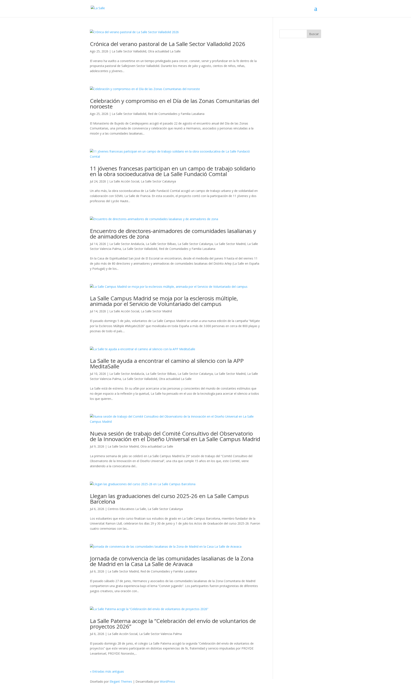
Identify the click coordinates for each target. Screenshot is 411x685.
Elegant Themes (121, 681)
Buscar (314, 34)
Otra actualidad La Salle (164, 51)
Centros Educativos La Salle (127, 509)
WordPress (167, 681)
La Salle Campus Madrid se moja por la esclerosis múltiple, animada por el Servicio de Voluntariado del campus (164, 301)
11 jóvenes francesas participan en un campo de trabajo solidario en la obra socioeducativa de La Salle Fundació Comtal (172, 171)
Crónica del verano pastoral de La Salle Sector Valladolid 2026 (167, 44)
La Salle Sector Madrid (230, 244)
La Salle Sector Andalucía (126, 244)
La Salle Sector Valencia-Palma (160, 634)
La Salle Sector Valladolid (129, 51)
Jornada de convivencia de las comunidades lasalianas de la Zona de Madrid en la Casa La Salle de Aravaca (171, 561)
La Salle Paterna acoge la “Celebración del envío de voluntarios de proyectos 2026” (173, 623)
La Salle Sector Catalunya (158, 181)
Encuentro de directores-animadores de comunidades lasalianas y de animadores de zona (173, 233)
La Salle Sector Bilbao (161, 244)
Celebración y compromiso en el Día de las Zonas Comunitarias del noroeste (174, 103)
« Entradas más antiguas (107, 671)
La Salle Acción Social (124, 181)
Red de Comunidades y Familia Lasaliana (176, 114)
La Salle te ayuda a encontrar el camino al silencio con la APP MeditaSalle (167, 363)
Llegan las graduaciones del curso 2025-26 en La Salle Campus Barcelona (169, 498)
